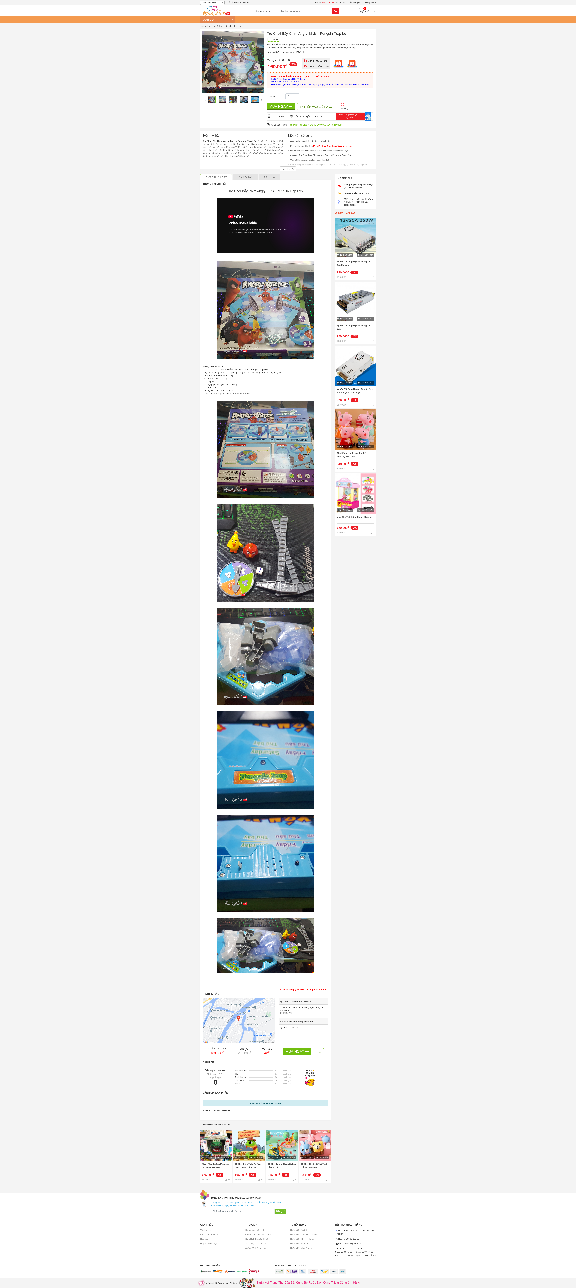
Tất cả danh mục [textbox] (262, 11)
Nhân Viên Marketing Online (303, 1234)
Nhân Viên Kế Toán (299, 1243)
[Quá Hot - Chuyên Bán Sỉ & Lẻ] (216, 10)
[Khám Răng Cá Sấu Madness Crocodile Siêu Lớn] (216, 1156)
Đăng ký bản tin (241, 2)
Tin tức (342, 2)
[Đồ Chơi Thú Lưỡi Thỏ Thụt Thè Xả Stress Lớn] (315, 1156)
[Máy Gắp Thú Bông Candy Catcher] (355, 504)
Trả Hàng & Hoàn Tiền (255, 1243)
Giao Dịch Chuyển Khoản (257, 1239)
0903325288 (286, 1013)
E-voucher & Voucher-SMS (258, 1234)
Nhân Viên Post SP (299, 1230)
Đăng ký (356, 2)
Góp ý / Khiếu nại (208, 1243)
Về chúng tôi (206, 1230)
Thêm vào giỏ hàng (318, 106)
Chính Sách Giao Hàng (256, 1248)
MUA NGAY (279, 106)
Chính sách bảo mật (254, 1230)
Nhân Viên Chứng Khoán (302, 1239)
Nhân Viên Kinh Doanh (301, 1248)
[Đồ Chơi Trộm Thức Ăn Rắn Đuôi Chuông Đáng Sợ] (249, 1156)
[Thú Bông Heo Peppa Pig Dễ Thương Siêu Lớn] (355, 440)
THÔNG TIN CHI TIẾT (216, 177)
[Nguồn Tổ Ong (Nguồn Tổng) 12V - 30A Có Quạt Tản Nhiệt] (355, 377)
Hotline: (324, 2)
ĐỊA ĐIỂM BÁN (245, 177)
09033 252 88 (352, 1239)
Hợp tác (204, 1239)
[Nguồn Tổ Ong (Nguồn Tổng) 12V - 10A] (355, 313)
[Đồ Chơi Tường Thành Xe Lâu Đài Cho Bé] (282, 1156)
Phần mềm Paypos (209, 1234)
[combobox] (212, 3)
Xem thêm (287, 169)
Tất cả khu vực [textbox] (209, 2)
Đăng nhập (370, 2)
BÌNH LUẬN (269, 177)
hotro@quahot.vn (353, 1243)
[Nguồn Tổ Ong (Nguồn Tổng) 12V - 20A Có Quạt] (355, 249)
